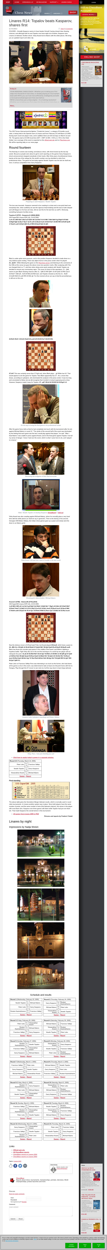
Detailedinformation (71, 1245)
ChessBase (20, 1178)
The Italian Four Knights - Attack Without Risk (89, 1196)
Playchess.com (65, 140)
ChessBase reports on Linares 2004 (25, 1154)
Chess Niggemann (62, 1168)
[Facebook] (15, 1165)
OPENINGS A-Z (27, 2)
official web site (50, 140)
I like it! (62, 29)
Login (94, 2)
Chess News (23, 13)
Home (17, 2)
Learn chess (66, 2)
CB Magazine (41, 2)
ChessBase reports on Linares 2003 (25, 1156)
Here (35, 1239)
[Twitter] (20, 1165)
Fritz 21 (13, 89)
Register (24, 1202)
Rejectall (85, 1245)
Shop (8, 2)
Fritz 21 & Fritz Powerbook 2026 (88, 1169)
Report (28, 776)
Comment (12, 1204)
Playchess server (44, 263)
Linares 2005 (17, 1161)
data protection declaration (11, 1241)
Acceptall (98, 1245)
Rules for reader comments (16, 1194)
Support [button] (53, 2)
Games (22, 776)
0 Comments (69, 29)
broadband (52, 512)
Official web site (19, 1150)
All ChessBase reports (21, 1152)
